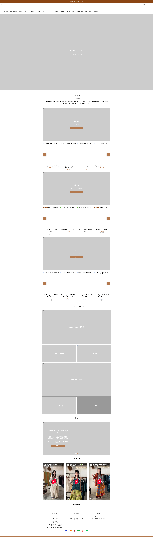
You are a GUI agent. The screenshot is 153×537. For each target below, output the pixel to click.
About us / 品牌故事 (54, 516)
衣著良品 (44, 11)
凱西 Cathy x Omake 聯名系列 (10, 11)
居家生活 (56, 11)
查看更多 (76, 128)
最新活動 (20, 11)
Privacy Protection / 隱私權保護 (54, 525)
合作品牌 (62, 11)
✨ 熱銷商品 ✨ (26, 11)
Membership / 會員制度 (54, 519)
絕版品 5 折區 (80, 11)
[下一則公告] (110, 1)
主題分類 (68, 11)
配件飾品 (50, 11)
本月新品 (33, 11)
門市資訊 (86, 11)
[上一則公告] (43, 1)
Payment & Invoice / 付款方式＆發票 (54, 524)
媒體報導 (96, 11)
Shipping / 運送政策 (54, 521)
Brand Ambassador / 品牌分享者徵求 (54, 527)
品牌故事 (91, 11)
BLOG (73, 11)
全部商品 (39, 11)
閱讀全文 (58, 445)
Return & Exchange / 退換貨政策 (54, 522)
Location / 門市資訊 (54, 518)
